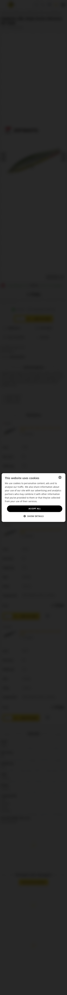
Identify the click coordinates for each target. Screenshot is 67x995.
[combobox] (59, 477)
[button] (34, 516)
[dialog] (33, 497)
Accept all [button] (35, 508)
